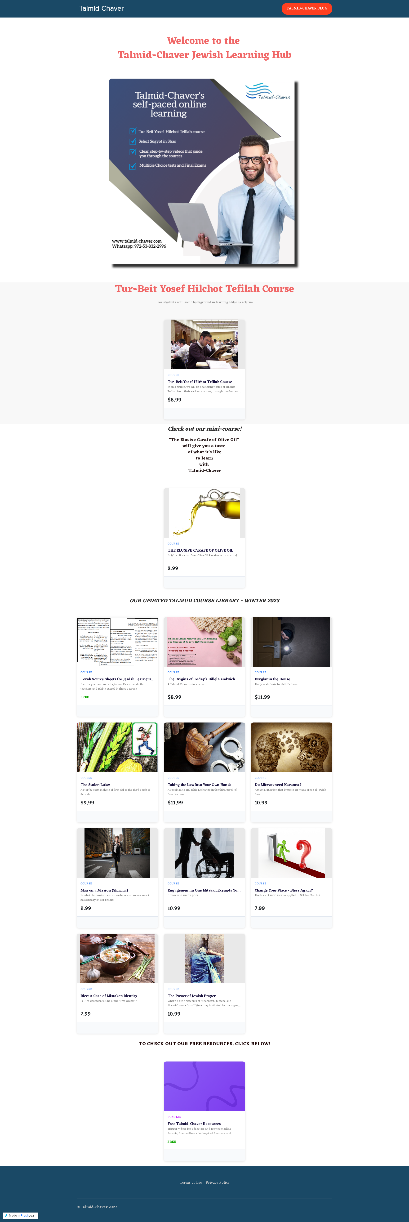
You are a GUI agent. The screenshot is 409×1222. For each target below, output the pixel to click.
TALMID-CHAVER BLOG (307, 8)
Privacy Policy (218, 1183)
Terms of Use (191, 1183)
